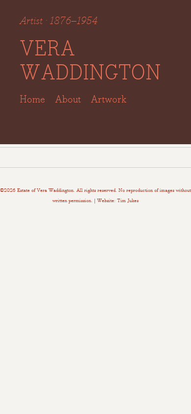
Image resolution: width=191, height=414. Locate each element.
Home (32, 98)
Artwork (108, 98)
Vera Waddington (90, 60)
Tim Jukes (128, 200)
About (68, 98)
